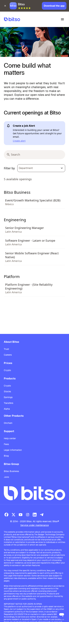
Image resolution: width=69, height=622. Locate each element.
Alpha (7, 408)
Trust (6, 349)
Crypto (7, 370)
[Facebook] (6, 515)
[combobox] (41, 168)
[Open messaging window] (61, 614)
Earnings (8, 397)
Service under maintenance (34, 525)
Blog (6, 455)
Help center (10, 438)
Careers (8, 354)
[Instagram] (27, 514)
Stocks (7, 391)
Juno (6, 477)
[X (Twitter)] (13, 514)
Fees (6, 444)
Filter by (9, 168)
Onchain (8, 423)
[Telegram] (41, 514)
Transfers (8, 403)
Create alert (19, 140)
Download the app (54, 5)
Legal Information (13, 450)
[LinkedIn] (35, 515)
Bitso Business (11, 471)
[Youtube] (20, 514)
